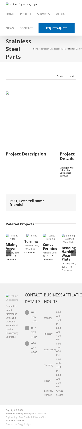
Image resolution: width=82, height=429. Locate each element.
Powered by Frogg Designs (18, 424)
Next (71, 76)
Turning (31, 241)
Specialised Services (66, 174)
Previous (60, 76)
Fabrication (65, 170)
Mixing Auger (11, 246)
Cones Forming (50, 246)
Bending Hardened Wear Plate (70, 253)
